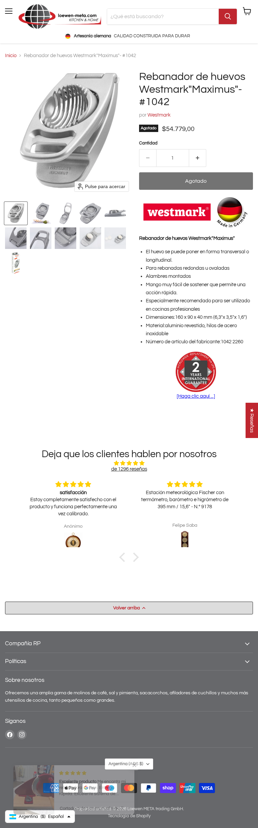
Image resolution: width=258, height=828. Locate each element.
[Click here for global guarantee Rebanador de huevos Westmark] (196, 372)
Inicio (10, 55)
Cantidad (148, 143)
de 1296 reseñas (129, 469)
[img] (129, 463)
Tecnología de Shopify (129, 816)
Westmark (159, 115)
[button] (15, 213)
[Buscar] (228, 16)
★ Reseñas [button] (251, 420)
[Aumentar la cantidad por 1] (197, 158)
